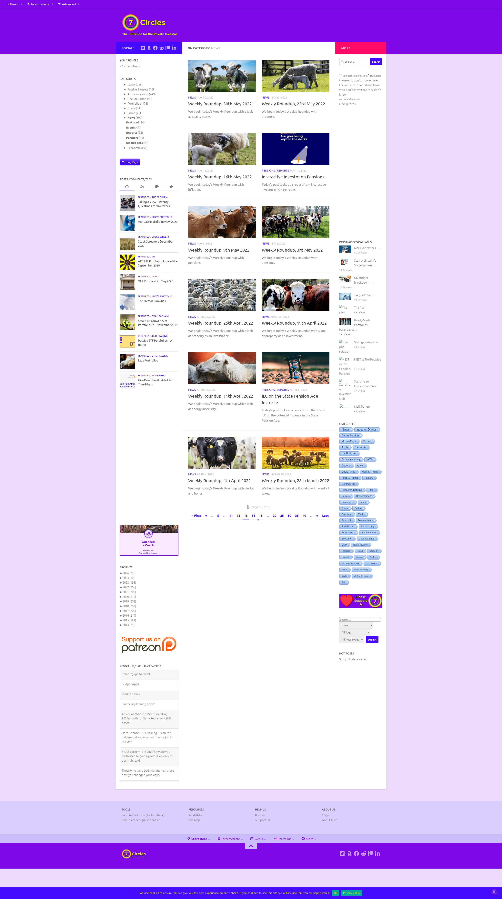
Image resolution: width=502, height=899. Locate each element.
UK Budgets (134, 143)
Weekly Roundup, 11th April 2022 (220, 395)
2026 (129, 573)
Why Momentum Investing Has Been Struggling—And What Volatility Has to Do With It (148, 779)
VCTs (154, 276)
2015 (129, 620)
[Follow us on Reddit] (161, 48)
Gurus (131, 108)
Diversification (350, 435)
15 (261, 515)
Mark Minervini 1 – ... (367, 248)
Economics (134, 148)
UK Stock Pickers (361, 576)
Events (131, 127)
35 (297, 515)
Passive (163, 335)
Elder (371, 490)
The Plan (360, 307)
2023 (129, 582)
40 (304, 515)
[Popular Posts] (171, 187)
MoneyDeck (159, 375)
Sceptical (346, 514)
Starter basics (131, 684)
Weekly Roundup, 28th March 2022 (295, 480)
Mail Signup (362, 406)
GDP (344, 545)
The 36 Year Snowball (152, 301)
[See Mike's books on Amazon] (149, 48)
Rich (344, 582)
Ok (335, 892)
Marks (361, 514)
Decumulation (136, 99)
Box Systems (371, 563)
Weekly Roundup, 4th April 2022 (219, 480)
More (309, 862)
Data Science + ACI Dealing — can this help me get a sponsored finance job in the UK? (147, 727)
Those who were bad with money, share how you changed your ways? (148, 762)
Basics (14, 4)
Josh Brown (348, 526)
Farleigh (345, 557)
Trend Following (361, 570)
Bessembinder (364, 496)
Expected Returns (352, 490)
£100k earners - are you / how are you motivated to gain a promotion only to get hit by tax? (147, 745)
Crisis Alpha (348, 471)
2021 (129, 592)
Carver (367, 441)
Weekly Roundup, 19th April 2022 (294, 322)
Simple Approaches (350, 563)
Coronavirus (348, 484)
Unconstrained (367, 539)
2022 (129, 587)
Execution (347, 538)
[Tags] (156, 187)
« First (196, 515)
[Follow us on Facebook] (155, 48)
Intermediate (40, 4)
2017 (129, 611)
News (192, 97)
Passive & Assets (137, 89)
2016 (129, 615)
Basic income (360, 545)
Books (131, 113)
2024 (129, 578)
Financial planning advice (138, 694)
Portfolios (134, 103)
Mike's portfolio (162, 216)
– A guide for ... (364, 295)
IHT (153, 256)
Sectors (346, 496)
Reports (283, 170)
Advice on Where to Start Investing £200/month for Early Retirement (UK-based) (146, 708)
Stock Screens (160, 236)
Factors (369, 477)
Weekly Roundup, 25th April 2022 (220, 322)
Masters (359, 557)
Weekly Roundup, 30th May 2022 (220, 103)
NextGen (373, 551)
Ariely (360, 465)
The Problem (159, 197)
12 (238, 515)
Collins (358, 508)
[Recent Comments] (141, 187)
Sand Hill (346, 520)
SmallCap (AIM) (160, 316)
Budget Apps (130, 674)
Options (346, 465)
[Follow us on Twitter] (142, 48)
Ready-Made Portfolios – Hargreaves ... (354, 324)
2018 (129, 606)
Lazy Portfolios (148, 360)
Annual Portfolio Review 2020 (157, 221)
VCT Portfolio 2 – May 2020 (155, 281)
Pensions (268, 170)
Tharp (345, 508)
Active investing (137, 94)
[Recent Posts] (127, 187)
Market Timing (370, 471)
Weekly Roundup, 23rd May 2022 (293, 103)
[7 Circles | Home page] (150, 25)
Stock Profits (348, 532)
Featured (132, 122)
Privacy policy (351, 892)
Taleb (363, 502)
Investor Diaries (366, 429)
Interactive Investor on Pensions (293, 176)
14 (253, 515)
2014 (129, 625)
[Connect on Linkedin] (174, 48)
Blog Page (132, 162)
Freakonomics (368, 532)
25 (282, 515)
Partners (132, 138)
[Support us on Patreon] (168, 48)
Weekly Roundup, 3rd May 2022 (292, 249)
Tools (345, 447)
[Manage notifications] (494, 892)
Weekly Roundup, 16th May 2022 (220, 176)
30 (289, 515)
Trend (360, 551)
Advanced (69, 4)
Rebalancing (368, 526)
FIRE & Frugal (350, 477)
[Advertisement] (149, 458)
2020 (129, 596)
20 (274, 515)
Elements (360, 447)
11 (231, 515)
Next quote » (347, 104)
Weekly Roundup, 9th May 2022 (218, 249)
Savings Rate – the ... (367, 342)
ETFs (140, 335)
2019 (129, 601)
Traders (373, 557)
